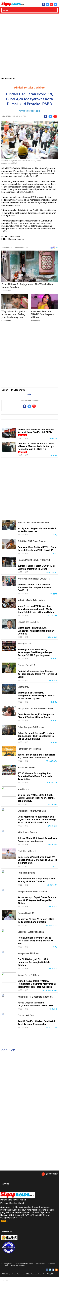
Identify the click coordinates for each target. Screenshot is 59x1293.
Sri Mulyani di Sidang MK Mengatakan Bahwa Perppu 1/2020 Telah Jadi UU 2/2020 (36, 695)
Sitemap (53, 1270)
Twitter (50, 1270)
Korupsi (53, 681)
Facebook (47, 1270)
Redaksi (4, 1221)
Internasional (50, 990)
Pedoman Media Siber (24, 1264)
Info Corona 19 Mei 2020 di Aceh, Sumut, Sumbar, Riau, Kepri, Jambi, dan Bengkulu (36, 798)
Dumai (12, 78)
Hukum (54, 455)
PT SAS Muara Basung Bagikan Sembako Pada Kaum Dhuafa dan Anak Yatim (35, 776)
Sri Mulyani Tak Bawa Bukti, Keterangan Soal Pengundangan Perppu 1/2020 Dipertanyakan (35, 652)
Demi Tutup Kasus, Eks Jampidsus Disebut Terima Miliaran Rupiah (36, 716)
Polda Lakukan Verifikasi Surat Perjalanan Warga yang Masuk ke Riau (36, 940)
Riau (55, 535)
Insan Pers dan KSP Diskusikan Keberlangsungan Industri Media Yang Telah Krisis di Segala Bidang (36, 609)
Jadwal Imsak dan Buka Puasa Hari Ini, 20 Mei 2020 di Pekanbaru (36, 756)
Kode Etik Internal (17, 1266)
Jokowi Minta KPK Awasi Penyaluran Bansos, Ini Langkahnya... (37, 840)
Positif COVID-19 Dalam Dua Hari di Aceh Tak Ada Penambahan (36, 1023)
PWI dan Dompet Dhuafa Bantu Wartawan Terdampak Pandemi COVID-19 (34, 587)
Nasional (53, 637)
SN (6, 10)
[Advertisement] (29, 45)
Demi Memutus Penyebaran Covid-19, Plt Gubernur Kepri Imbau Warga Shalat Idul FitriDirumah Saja (37, 819)
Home (4, 78)
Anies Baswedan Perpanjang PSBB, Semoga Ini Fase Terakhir (36, 880)
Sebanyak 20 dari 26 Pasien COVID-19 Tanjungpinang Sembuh (36, 920)
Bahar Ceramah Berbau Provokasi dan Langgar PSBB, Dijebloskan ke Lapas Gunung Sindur (36, 736)
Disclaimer (40, 1264)
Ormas (54, 594)
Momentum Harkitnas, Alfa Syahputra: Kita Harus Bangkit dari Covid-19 (36, 630)
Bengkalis (52, 783)
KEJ (6, 1266)
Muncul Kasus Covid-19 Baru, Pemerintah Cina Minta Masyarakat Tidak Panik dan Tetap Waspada (37, 984)
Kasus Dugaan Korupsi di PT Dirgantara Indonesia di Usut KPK (35, 1004)
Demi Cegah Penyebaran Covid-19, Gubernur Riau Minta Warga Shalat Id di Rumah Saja (37, 860)
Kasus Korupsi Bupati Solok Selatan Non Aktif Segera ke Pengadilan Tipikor (37, 900)
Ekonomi (53, 616)
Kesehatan (52, 572)
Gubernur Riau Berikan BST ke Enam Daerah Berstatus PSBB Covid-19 (37, 548)
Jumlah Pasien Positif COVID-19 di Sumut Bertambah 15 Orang (36, 567)
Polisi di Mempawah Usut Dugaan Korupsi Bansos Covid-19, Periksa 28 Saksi (37, 674)
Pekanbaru (52, 761)
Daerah (54, 439)
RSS (56, 1270)
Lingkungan (51, 885)
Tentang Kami (6, 1264)
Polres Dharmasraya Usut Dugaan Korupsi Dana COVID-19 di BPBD (36, 431)
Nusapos (51, 1264)
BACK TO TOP (52, 1174)
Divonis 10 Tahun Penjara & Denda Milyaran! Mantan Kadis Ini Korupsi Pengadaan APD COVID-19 (36, 446)
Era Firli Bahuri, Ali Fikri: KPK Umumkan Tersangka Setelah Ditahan (34, 962)
